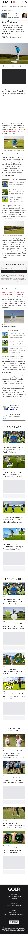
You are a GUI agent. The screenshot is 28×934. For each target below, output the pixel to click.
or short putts (6, 376)
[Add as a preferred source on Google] (14, 922)
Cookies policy (14, 907)
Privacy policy (14, 903)
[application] (14, 76)
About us (14, 894)
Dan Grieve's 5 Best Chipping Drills (18, 6)
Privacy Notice (20, 276)
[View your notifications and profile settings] (11, 2)
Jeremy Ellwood (11, 36)
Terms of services (18, 275)
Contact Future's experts (14, 896)
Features (19, 37)
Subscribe (19, 1)
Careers (14, 910)
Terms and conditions (14, 901)
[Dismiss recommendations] (26, 11)
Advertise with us (14, 912)
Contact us (14, 898)
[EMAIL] (16, 409)
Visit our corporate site (19, 928)
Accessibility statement (14, 905)
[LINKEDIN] (13, 409)
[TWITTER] (11, 409)
